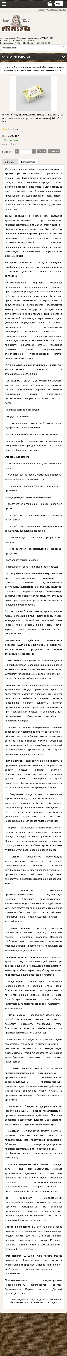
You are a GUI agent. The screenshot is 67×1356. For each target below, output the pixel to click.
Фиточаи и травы (22, 67)
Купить (41, 151)
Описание (10, 162)
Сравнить (54, 151)
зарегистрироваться (57, 9)
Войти (41, 9)
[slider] (8, 129)
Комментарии (28, 162)
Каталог (8, 67)
